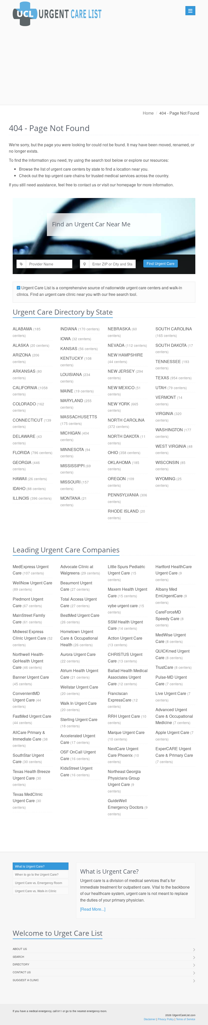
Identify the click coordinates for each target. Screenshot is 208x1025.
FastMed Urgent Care (32, 716)
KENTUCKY (71, 358)
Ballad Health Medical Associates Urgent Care (128, 677)
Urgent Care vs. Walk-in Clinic (35, 891)
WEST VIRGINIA (170, 446)
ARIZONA (22, 355)
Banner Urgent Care (31, 677)
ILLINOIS (21, 498)
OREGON (117, 478)
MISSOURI (70, 482)
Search (18, 957)
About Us (20, 949)
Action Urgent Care (125, 638)
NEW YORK (119, 404)
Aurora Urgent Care (78, 654)
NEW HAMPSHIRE (125, 355)
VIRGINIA (164, 413)
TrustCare (164, 667)
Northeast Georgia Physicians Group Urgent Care (124, 777)
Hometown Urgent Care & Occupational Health (79, 637)
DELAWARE (24, 436)
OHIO (113, 452)
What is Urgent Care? (30, 866)
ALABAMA (22, 329)
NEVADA (116, 345)
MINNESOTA (72, 449)
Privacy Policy (166, 1019)
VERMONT (165, 397)
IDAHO (19, 488)
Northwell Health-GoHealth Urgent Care (28, 660)
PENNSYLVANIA (123, 495)
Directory (21, 964)
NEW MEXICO (121, 387)
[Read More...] (92, 909)
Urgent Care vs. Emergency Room (38, 882)
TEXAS (162, 378)
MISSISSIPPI (72, 466)
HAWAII (20, 478)
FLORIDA (21, 452)
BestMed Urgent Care (79, 615)
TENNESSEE (168, 361)
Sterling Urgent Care (78, 719)
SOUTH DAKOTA (171, 345)
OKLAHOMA (119, 462)
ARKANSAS (24, 371)
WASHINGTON (169, 430)
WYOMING (165, 478)
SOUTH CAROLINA (173, 329)
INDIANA (68, 329)
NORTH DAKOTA (123, 436)
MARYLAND (71, 400)
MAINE (66, 391)
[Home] (57, 15)
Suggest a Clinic (26, 980)
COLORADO (24, 404)
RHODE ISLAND (123, 511)
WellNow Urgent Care (32, 583)
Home (148, 113)
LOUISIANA (71, 374)
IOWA (65, 338)
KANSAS (68, 348)
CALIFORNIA (25, 387)
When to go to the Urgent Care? (37, 874)
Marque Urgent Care (126, 732)
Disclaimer (149, 1019)
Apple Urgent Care (172, 732)
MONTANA (70, 498)
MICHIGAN (70, 433)
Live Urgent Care (170, 693)
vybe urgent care (123, 605)
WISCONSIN (167, 462)
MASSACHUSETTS (78, 417)
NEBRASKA (119, 329)
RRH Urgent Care (124, 716)
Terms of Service (185, 1019)
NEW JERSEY (121, 371)
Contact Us (22, 972)
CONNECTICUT (28, 420)
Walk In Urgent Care (78, 703)
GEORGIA (22, 462)
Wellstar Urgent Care (79, 687)
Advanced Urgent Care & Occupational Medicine (174, 716)
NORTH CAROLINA (126, 420)
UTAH (160, 387)
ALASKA (21, 345)
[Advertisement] (104, 66)
